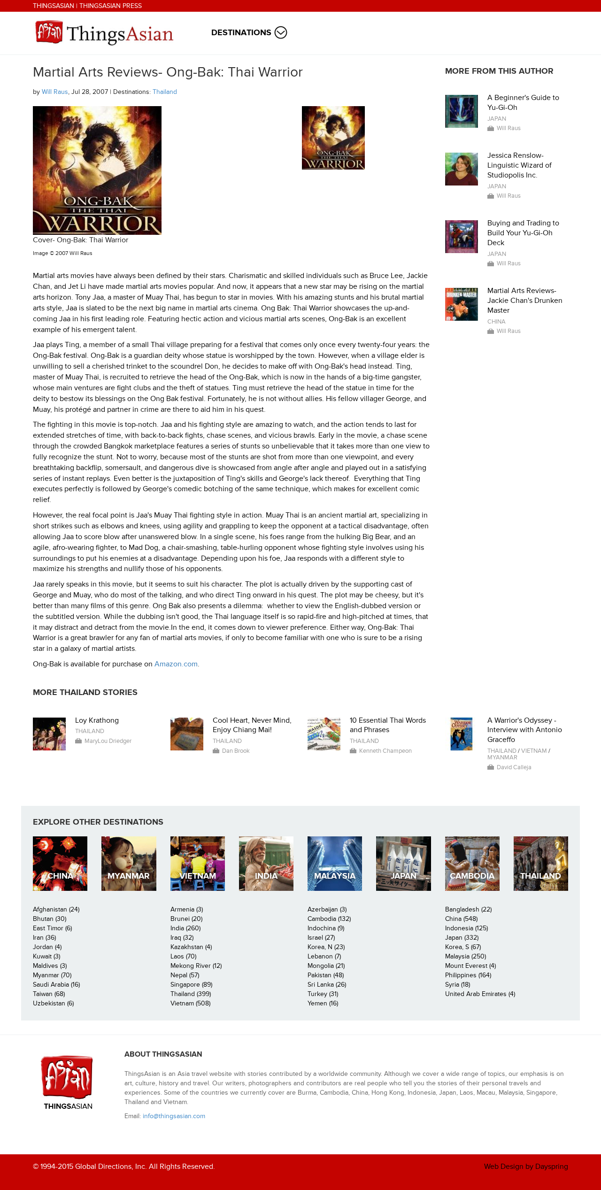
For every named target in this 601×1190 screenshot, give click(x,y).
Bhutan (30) (49, 919)
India (266, 876)
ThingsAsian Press (110, 6)
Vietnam (534, 751)
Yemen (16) (323, 1003)
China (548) (461, 919)
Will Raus (55, 92)
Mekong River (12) (196, 966)
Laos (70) (183, 956)
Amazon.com (176, 664)
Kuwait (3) (46, 956)
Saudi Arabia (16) (56, 985)
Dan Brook (236, 751)
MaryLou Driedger (108, 741)
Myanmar (502, 757)
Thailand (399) (190, 994)
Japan (496, 119)
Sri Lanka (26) (327, 985)
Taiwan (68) (49, 994)
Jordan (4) (47, 947)
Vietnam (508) (190, 1003)
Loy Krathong (97, 720)
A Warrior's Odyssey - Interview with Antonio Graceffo (524, 730)
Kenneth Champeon (385, 751)
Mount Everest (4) (470, 966)
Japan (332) (461, 938)
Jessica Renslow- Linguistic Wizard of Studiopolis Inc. (519, 165)
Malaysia (334, 876)
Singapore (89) (191, 985)
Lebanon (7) (324, 956)
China (496, 321)
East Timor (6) (52, 928)
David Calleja (514, 767)
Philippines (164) (468, 975)
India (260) (185, 928)
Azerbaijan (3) (327, 909)
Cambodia (472, 876)
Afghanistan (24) (56, 909)
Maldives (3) (50, 966)
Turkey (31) (323, 994)
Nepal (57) (184, 975)
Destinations (241, 33)
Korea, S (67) (463, 947)
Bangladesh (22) (468, 909)
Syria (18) (457, 985)
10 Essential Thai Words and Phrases (388, 725)
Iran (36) (44, 938)
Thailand (165, 92)
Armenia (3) (186, 909)
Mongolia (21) (326, 966)
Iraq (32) (181, 938)
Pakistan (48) (326, 975)
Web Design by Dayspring (526, 1166)
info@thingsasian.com (174, 1116)
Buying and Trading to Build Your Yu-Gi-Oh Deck (523, 232)
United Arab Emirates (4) (480, 994)
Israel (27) (321, 938)
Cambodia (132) (329, 919)
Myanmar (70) (52, 975)
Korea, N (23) (326, 947)
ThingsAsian (53, 6)
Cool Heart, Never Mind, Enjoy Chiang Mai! (252, 725)
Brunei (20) (186, 919)
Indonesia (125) (466, 928)
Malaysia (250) (465, 956)
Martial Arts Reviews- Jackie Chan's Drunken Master (524, 300)
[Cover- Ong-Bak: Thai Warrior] (333, 138)
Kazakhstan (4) (191, 947)
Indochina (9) (326, 928)
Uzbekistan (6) (53, 1003)
